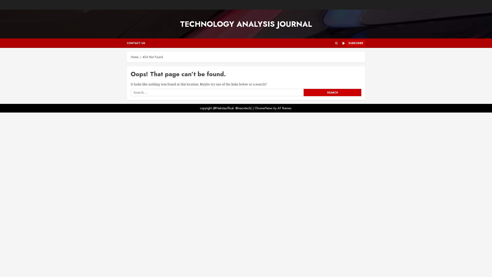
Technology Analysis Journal (246, 24)
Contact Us (136, 43)
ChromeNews (264, 108)
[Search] (336, 43)
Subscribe (355, 43)
